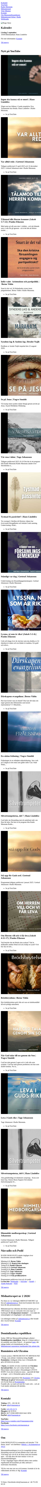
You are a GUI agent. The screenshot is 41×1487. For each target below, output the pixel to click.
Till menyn (5, 42)
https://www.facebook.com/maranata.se (15, 1425)
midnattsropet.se (12, 1303)
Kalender (4, 3)
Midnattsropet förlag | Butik (11, 17)
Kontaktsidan (20, 1382)
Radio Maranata (6, 7)
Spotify (31, 1281)
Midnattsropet (6, 9)
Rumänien (26, 1378)
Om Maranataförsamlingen (10, 15)
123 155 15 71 (11, 1409)
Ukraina (37, 1378)
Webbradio (5, 19)
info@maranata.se (13, 1405)
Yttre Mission (6, 11)
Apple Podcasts (6, 1283)
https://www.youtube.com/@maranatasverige (17, 1421)
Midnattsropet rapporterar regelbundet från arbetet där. (20, 1346)
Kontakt (4, 13)
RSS (16, 1283)
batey (34, 1342)
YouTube (4, 5)
